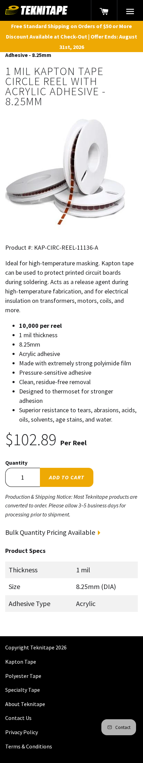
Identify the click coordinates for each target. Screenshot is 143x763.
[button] (130, 10)
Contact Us (18, 717)
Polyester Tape (23, 675)
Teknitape (42, 647)
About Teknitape (25, 703)
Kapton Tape (20, 661)
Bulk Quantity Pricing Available (50, 532)
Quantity (16, 462)
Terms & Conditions (28, 746)
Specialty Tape (22, 689)
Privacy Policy (21, 732)
